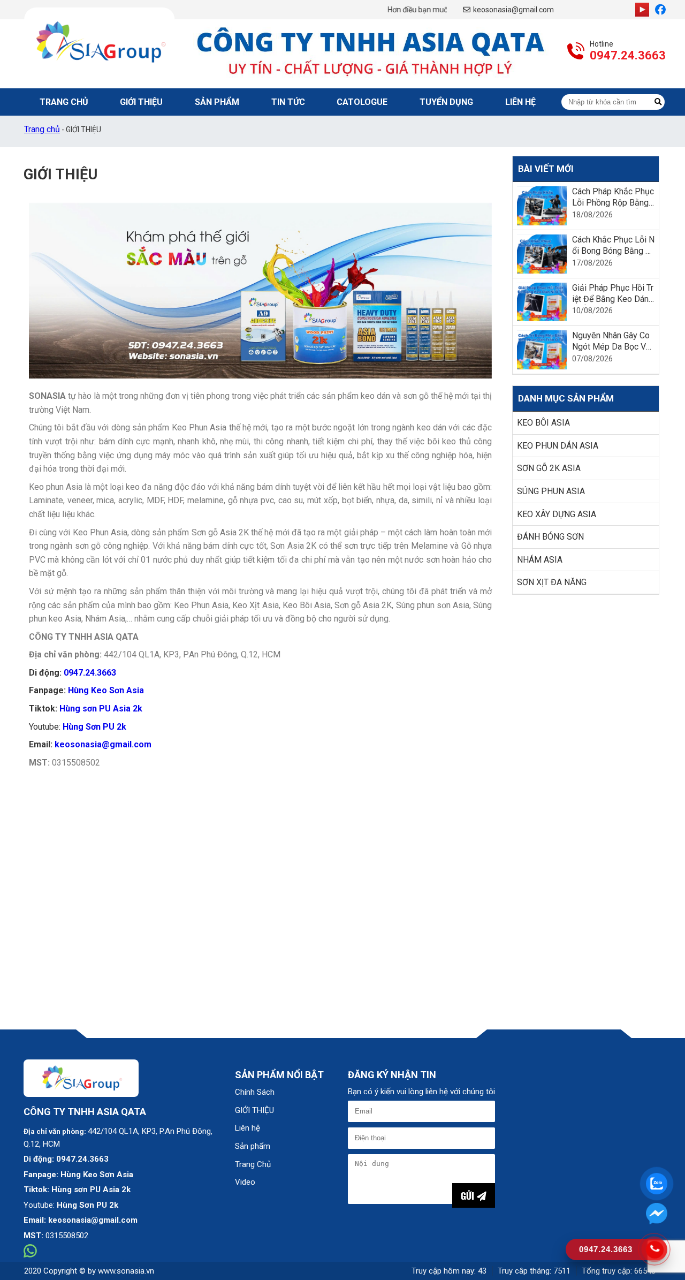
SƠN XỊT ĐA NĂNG (552, 582)
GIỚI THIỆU (141, 102)
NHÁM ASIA (539, 560)
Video (245, 1182)
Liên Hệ (520, 102)
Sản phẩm (217, 102)
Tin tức (288, 102)
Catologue (362, 102)
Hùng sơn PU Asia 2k (100, 708)
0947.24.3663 (628, 56)
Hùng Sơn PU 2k (94, 727)
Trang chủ (42, 129)
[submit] (658, 101)
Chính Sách (255, 1092)
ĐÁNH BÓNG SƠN (550, 537)
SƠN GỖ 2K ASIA (549, 468)
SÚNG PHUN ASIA (551, 491)
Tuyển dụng (446, 102)
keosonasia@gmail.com (513, 9)
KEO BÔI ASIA (543, 423)
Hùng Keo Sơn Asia (106, 690)
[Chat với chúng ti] (656, 1213)
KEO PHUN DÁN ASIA (557, 446)
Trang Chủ (64, 102)
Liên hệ (247, 1128)
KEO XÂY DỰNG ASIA (556, 514)
